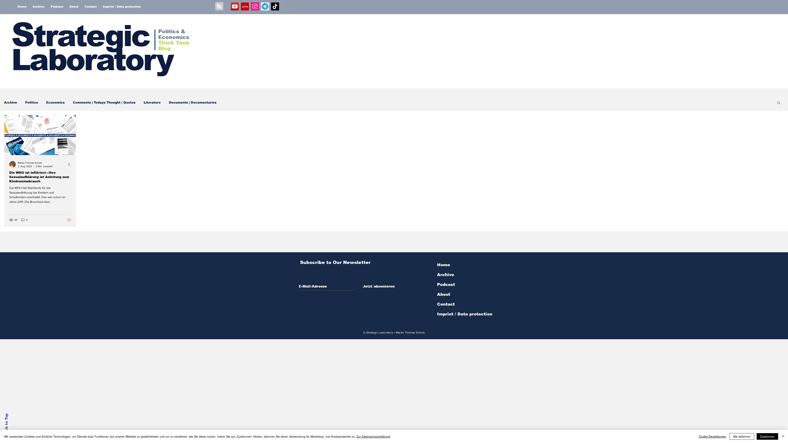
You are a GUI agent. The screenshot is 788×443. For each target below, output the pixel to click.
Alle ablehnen (742, 436)
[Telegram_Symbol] (265, 6)
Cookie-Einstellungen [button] (712, 436)
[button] (779, 103)
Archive (10, 102)
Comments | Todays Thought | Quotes (104, 102)
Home (443, 265)
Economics (55, 102)
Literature (152, 102)
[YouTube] (235, 6)
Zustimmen (767, 436)
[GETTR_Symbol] (245, 6)
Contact (446, 304)
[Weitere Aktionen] (70, 164)
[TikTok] (275, 6)
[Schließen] (783, 436)
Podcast (446, 284)
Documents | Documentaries (192, 102)
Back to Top (6, 424)
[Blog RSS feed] (219, 6)
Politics (31, 102)
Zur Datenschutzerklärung (373, 436)
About (443, 294)
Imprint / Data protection (464, 314)
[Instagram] (255, 6)
